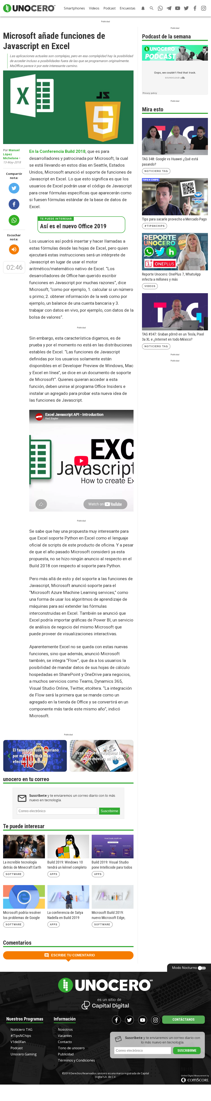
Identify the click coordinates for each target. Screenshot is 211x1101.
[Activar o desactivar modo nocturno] (202, 968)
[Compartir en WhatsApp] (14, 220)
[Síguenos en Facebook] (195, 8)
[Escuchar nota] (14, 249)
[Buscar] (151, 8)
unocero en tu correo (26, 779)
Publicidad (66, 1054)
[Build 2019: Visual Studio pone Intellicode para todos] (113, 846)
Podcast (109, 8)
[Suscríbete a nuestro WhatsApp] (160, 8)
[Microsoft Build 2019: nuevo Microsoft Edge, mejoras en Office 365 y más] (113, 897)
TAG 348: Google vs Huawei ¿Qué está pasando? (170, 161)
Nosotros (65, 1029)
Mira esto (152, 109)
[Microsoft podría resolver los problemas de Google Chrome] (24, 897)
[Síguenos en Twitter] (186, 8)
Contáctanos (183, 1019)
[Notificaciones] (143, 8)
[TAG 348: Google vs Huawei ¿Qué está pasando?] (175, 136)
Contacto (65, 1042)
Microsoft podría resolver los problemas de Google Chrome (22, 915)
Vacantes (65, 1035)
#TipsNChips (154, 226)
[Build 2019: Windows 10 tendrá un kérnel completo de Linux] (68, 846)
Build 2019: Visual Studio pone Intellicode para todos (112, 864)
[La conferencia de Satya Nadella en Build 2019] (68, 897)
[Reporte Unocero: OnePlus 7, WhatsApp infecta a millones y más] (175, 251)
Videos (94, 8)
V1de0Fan (18, 1042)
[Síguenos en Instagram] (203, 8)
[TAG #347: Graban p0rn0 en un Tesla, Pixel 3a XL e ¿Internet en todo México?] (175, 311)
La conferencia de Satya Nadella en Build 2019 (65, 915)
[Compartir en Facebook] (14, 204)
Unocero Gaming (24, 1054)
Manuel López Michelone (11, 154)
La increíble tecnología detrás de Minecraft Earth (22, 864)
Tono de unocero (71, 1048)
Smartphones (74, 8)
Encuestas (127, 8)
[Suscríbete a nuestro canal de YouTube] (177, 8)
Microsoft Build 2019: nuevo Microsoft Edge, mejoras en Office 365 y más (109, 915)
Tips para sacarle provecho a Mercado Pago (174, 219)
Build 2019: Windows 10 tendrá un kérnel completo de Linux (67, 865)
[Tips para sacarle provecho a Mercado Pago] (175, 196)
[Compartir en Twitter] (14, 188)
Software (14, 874)
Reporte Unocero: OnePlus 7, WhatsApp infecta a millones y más (171, 276)
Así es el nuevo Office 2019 (73, 226)
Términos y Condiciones (76, 1060)
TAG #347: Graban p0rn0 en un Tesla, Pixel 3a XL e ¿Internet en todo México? (173, 336)
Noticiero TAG (156, 171)
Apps (53, 874)
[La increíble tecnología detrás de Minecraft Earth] (24, 846)
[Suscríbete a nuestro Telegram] (169, 8)
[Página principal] (29, 8)
